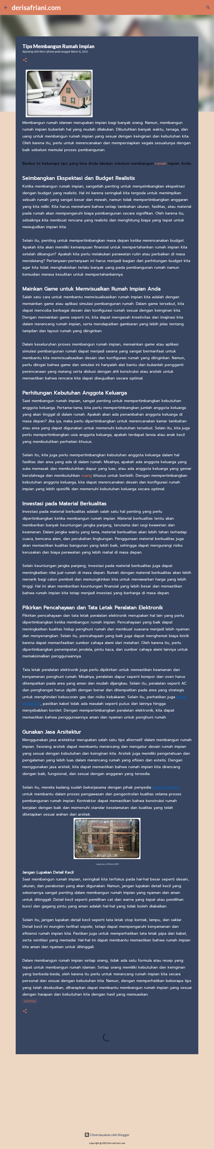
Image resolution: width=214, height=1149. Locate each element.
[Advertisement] (107, 1089)
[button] (24, 60)
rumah (160, 163)
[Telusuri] (208, 8)
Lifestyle (30, 1001)
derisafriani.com (36, 7)
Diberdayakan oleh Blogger (109, 1135)
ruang (86, 475)
